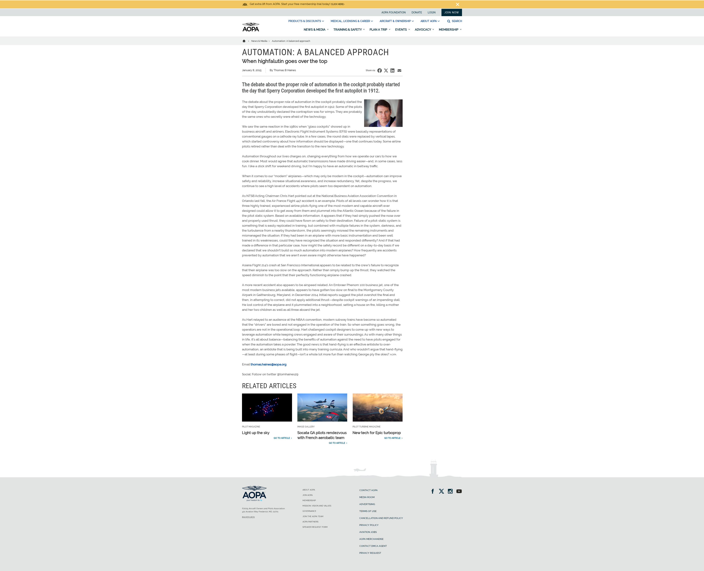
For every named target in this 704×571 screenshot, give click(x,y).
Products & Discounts (304, 21)
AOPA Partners (310, 522)
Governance (309, 511)
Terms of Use (368, 511)
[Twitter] (443, 491)
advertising (367, 504)
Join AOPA (307, 495)
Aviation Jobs (368, 532)
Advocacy (423, 29)
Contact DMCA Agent (373, 546)
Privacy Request (370, 553)
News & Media (315, 29)
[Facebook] (434, 491)
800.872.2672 (248, 517)
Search (456, 21)
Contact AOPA (368, 490)
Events (401, 29)
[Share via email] (399, 70)
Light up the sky (256, 433)
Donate (417, 12)
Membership (449, 29)
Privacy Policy (369, 525)
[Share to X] (386, 70)
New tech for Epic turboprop (377, 433)
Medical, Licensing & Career (350, 21)
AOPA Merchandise (371, 539)
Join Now (451, 12)
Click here (337, 4)
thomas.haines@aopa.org (269, 364)
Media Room (367, 497)
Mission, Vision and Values (316, 506)
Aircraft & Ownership (395, 21)
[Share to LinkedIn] (392, 70)
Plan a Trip (379, 29)
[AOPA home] (251, 30)
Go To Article (282, 438)
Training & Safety (347, 29)
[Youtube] (459, 491)
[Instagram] (451, 491)
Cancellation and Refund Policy (381, 518)
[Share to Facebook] (379, 70)
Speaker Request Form (315, 527)
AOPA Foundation (394, 12)
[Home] (246, 41)
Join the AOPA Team (312, 516)
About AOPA (429, 21)
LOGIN (432, 12)
